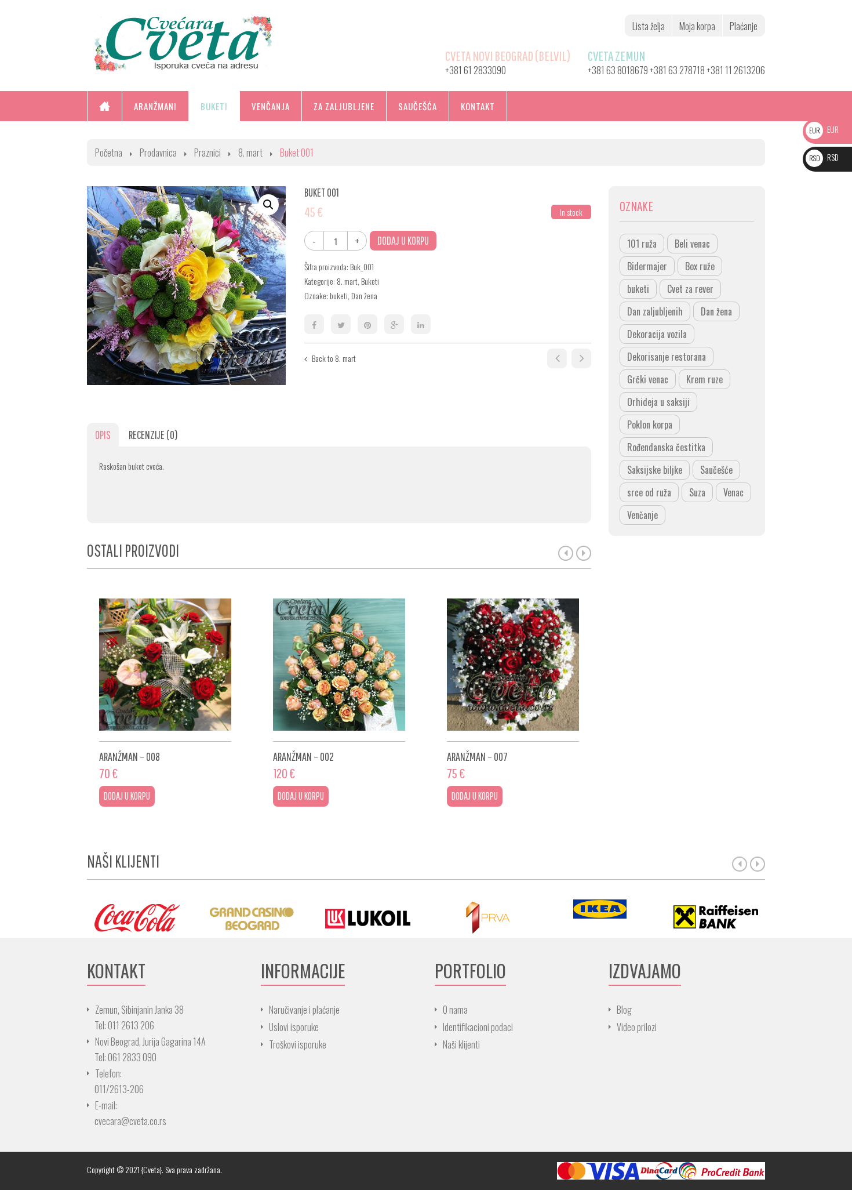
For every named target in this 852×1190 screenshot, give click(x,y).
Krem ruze (704, 379)
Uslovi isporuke (294, 1027)
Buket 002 (581, 358)
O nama (455, 1010)
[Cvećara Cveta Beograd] (183, 43)
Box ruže (700, 266)
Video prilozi (637, 1027)
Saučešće (716, 470)
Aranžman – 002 (303, 756)
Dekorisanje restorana (666, 357)
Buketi (370, 281)
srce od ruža (649, 492)
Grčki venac (647, 379)
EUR (824, 129)
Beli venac (692, 244)
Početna (108, 152)
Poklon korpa (649, 424)
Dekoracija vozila (657, 334)
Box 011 (557, 358)
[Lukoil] (368, 917)
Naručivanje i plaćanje (304, 1010)
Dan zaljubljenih (655, 311)
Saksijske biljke (654, 470)
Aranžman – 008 (129, 756)
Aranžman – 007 (477, 756)
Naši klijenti (461, 1044)
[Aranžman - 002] (339, 664)
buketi (339, 295)
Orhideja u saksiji (658, 402)
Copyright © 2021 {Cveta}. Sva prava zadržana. (154, 1169)
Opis (103, 434)
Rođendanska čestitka (666, 447)
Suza (697, 492)
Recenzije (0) (153, 434)
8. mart (250, 152)
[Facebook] (314, 324)
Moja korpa (697, 26)
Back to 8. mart (334, 358)
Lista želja (648, 26)
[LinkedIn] (421, 324)
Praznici (207, 152)
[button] (268, 204)
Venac (733, 492)
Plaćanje (744, 26)
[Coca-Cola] (136, 917)
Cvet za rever (690, 289)
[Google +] (394, 324)
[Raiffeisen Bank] (716, 917)
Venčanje (642, 515)
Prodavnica (158, 152)
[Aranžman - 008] (165, 664)
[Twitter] (341, 324)
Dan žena (364, 295)
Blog (624, 1010)
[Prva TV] (484, 917)
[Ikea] (600, 909)
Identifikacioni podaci (478, 1027)
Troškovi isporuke (297, 1044)
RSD (824, 157)
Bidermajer (647, 266)
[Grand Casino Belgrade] (252, 917)
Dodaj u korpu (403, 240)
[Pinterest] (367, 324)
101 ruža (642, 244)
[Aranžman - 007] (513, 664)
